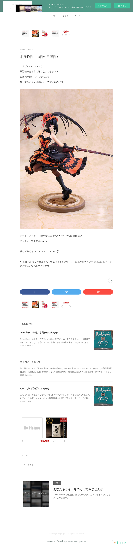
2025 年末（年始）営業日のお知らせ (39, 332)
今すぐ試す (102, 5)
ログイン (122, 5)
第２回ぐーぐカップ (30, 361)
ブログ (65, 15)
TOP (54, 15)
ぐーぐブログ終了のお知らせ (34, 388)
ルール (78, 15)
